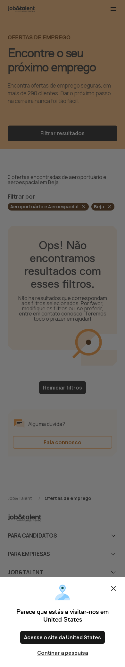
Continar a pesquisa (62, 652)
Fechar (113, 588)
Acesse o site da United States (62, 637)
